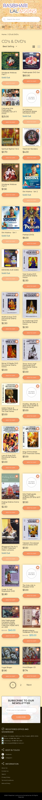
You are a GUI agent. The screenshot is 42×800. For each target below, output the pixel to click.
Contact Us (5, 771)
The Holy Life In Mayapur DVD (29, 586)
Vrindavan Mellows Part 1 (9, 73)
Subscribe (21, 717)
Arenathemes (27, 795)
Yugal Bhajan (7, 667)
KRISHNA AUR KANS (10, 270)
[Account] (38, 27)
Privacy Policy (6, 777)
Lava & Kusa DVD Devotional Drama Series (9, 457)
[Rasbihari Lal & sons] (21, 8)
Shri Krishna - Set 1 (9, 233)
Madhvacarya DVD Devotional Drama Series (9, 318)
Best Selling (8, 46)
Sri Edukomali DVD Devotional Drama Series (30, 322)
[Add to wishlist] (16, 54)
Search (4, 774)
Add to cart (31, 81)
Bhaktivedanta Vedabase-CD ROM (30, 631)
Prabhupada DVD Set (31, 72)
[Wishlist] (17, 27)
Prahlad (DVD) (28, 235)
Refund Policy (6, 783)
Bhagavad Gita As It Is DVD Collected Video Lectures (10, 548)
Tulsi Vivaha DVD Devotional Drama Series (30, 275)
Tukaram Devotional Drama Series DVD (31, 544)
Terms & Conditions (7, 780)
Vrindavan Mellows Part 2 (9, 185)
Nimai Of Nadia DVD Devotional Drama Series (10, 365)
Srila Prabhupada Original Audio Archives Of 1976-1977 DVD (31, 496)
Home (4, 34)
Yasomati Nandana (30, 149)
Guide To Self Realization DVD (8, 590)
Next (29, 685)
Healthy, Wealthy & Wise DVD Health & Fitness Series (30, 405)
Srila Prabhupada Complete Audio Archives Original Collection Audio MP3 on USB (10, 624)
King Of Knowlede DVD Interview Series (31, 452)
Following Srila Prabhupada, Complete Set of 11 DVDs (9, 110)
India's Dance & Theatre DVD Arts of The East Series (10, 409)
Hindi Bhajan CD (29, 667)
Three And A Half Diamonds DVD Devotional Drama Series (30, 366)
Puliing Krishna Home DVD (10, 503)
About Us (4, 768)
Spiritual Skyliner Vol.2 (10, 149)
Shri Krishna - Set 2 (30, 192)
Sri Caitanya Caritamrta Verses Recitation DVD (30, 111)
